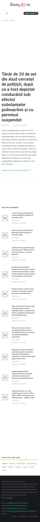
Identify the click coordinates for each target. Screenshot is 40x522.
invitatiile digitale (12, 508)
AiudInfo (6, 125)
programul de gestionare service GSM (21, 511)
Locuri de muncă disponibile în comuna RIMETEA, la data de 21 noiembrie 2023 (22, 215)
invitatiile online (12, 503)
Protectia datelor (7, 497)
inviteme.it (23, 506)
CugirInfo (18, 467)
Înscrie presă (33, 516)
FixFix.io (4, 514)
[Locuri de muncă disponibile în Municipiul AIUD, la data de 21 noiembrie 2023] (5, 235)
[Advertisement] (20, 47)
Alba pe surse (31, 463)
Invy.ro (24, 508)
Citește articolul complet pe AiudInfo (15, 170)
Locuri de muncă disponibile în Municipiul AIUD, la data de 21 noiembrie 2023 (22, 232)
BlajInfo (11, 467)
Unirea (4, 470)
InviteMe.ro (24, 503)
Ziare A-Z (23, 516)
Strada (32, 467)
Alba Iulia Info (21, 463)
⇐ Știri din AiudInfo (8, 20)
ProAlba (25, 467)
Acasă (15, 516)
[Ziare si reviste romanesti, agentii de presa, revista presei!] (20, 5)
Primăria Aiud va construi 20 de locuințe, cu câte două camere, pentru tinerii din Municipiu (23, 291)
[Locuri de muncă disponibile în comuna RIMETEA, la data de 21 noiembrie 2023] (5, 218)
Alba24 (4, 467)
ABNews (5, 463)
